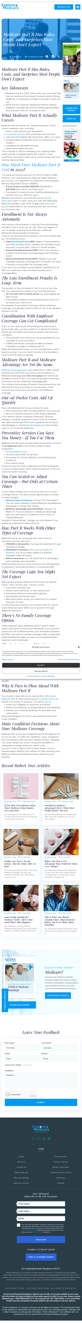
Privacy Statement (48, 676)
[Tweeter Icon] (38, 1139)
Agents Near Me (21, 1172)
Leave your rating (13, 1065)
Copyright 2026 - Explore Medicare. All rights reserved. (41, 1288)
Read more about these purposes (69, 659)
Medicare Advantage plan (33, 425)
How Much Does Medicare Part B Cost (31, 167)
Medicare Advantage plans (14, 370)
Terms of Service (60, 1162)
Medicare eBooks (21, 1178)
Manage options (41, 671)
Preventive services (15, 134)
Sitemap (60, 1183)
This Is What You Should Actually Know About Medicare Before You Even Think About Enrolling (60, 921)
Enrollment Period (20, 242)
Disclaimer (60, 1178)
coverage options (47, 699)
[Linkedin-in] (44, 1139)
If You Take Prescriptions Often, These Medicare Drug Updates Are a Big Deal (20, 808)
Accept (41, 665)
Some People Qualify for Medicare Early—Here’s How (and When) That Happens (18, 920)
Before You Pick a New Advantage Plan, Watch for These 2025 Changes (61, 864)
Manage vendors (7, 659)
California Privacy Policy (60, 1172)
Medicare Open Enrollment (19, 500)
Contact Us (21, 1167)
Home (21, 1156)
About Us (21, 1162)
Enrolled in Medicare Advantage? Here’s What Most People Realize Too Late (59, 808)
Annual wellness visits (16, 452)
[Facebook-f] (33, 1139)
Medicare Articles (21, 1183)
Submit (41, 1102)
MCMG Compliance (60, 1167)
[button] (79, 647)
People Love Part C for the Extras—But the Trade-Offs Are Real (20, 864)
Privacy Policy (61, 1156)
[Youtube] (49, 1139)
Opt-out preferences (34, 676)
